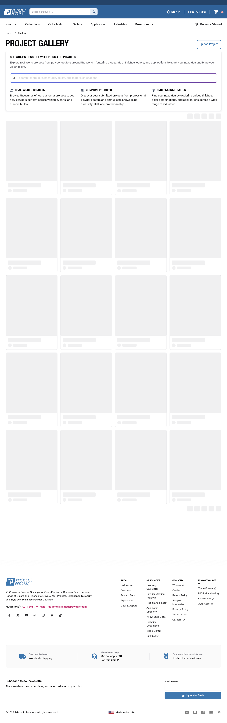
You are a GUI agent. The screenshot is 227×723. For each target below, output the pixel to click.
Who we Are (179, 585)
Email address (171, 680)
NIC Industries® (207, 593)
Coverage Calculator (152, 587)
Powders (126, 590)
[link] (22, 33)
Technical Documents (152, 624)
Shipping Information (178, 602)
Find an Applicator (156, 603)
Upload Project (209, 44)
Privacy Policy (180, 609)
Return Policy (179, 595)
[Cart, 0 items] (219, 11)
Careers (176, 620)
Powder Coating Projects (155, 596)
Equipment (127, 601)
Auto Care (204, 604)
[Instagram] (43, 615)
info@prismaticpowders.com (69, 607)
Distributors (152, 636)
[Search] (94, 11)
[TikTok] (60, 615)
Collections (127, 585)
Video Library (153, 631)
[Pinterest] (51, 615)
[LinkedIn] (34, 615)
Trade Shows (205, 588)
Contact (176, 590)
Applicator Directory (152, 610)
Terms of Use (179, 615)
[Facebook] (9, 615)
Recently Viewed (211, 24)
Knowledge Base (156, 617)
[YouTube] (26, 615)
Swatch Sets (128, 595)
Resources (142, 24)
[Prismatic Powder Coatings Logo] (14, 12)
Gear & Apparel (129, 606)
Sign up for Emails (195, 695)
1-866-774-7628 (35, 607)
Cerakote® (204, 599)
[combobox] (113, 78)
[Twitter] (17, 615)
